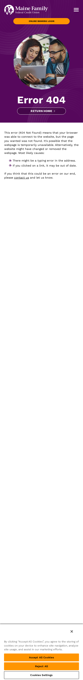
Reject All (41, 666)
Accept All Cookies (41, 657)
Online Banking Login (41, 21)
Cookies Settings (41, 675)
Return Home (41, 111)
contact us (21, 177)
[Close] (71, 631)
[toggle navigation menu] (75, 9)
